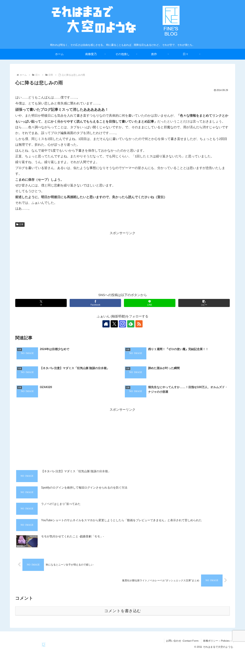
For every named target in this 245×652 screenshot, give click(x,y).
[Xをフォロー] (114, 323)
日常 (21, 224)
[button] (204, 303)
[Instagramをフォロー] (122, 323)
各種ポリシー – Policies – (217, 640)
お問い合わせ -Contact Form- (182, 640)
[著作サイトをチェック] (106, 323)
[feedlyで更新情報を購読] (130, 323)
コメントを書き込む (122, 611)
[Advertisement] (122, 261)
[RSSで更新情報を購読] (139, 323)
